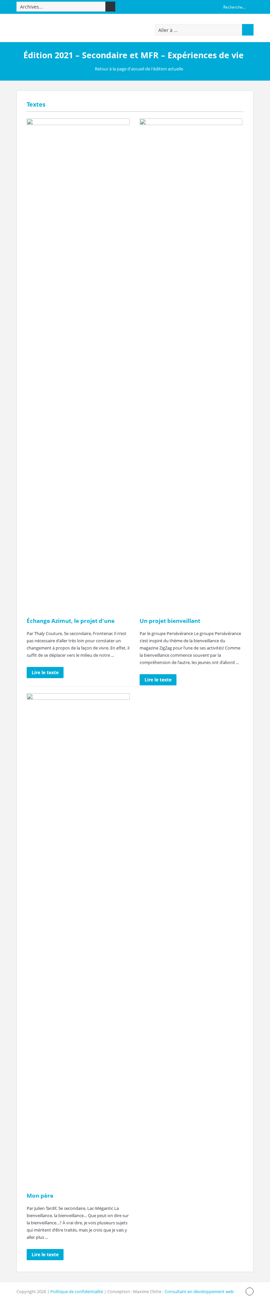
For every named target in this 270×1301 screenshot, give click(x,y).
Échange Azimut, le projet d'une (71, 621)
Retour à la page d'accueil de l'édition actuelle (139, 69)
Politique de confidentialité (76, 1291)
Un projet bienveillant (170, 621)
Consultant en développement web (199, 1291)
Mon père (40, 1195)
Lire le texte (45, 672)
